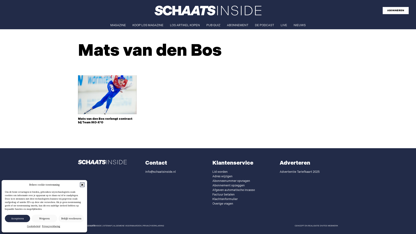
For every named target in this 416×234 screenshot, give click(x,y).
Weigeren (44, 218)
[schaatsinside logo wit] (208, 10)
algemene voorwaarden (127, 226)
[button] (82, 184)
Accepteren (17, 218)
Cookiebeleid (33, 226)
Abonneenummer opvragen (231, 181)
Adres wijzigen (222, 176)
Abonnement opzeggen (228, 185)
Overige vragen (222, 203)
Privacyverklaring (51, 226)
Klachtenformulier (225, 199)
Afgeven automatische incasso (233, 190)
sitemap (107, 226)
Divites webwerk (329, 226)
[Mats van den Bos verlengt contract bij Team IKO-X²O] (107, 94)
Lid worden (220, 172)
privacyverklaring (153, 226)
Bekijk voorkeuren (71, 218)
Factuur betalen (223, 194)
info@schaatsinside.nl (160, 172)
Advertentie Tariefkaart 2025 (300, 172)
